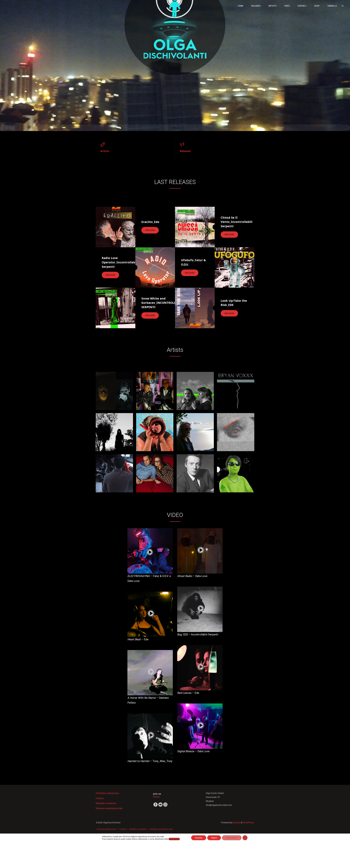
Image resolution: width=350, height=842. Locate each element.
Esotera (236, 822)
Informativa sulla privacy (107, 793)
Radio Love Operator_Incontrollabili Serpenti (120, 262)
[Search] (343, 6)
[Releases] (215, 144)
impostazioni (174, 839)
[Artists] (135, 144)
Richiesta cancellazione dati (109, 808)
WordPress (248, 822)
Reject (214, 838)
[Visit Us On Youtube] (160, 804)
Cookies (100, 798)
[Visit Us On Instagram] (165, 804)
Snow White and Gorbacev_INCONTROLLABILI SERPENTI (162, 302)
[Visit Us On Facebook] (155, 804)
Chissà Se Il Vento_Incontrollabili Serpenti (236, 221)
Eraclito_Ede (150, 222)
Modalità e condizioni (106, 803)
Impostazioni (231, 838)
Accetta (198, 838)
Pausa (175, 128)
